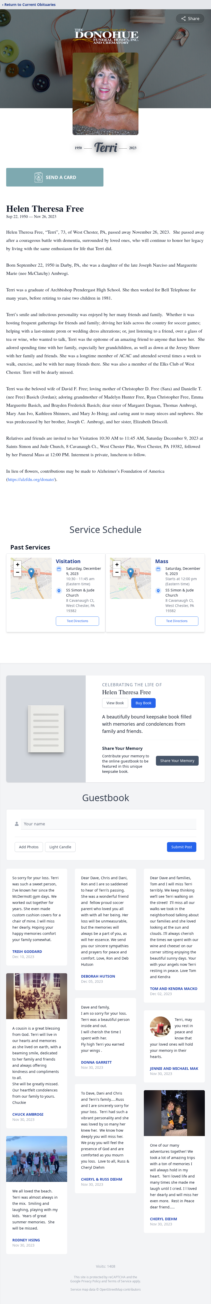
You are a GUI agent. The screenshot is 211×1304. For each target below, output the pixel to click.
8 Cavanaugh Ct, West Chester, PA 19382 (80, 605)
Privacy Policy (91, 1281)
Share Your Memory (177, 760)
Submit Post (181, 846)
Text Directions (77, 621)
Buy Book (143, 702)
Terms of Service (119, 1281)
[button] (31, 573)
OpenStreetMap (111, 1289)
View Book (115, 702)
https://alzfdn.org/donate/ (31, 479)
